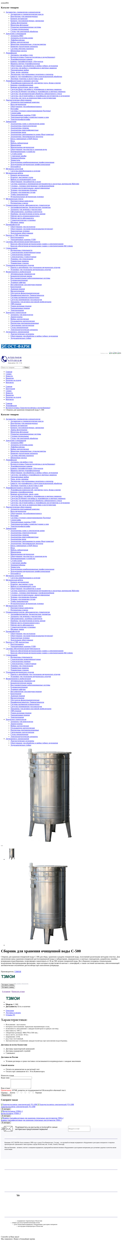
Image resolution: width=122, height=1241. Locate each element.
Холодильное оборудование (21, 233)
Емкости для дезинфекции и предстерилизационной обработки (36, 76)
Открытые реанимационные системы (25, 27)
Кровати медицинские (19, 175)
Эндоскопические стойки (20, 338)
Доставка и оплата (13, 1013)
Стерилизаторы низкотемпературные (25, 252)
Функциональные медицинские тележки (27, 197)
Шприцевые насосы (18, 51)
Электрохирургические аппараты (24, 330)
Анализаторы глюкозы (19, 128)
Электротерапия (17, 310)
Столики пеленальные (19, 29)
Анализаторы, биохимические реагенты (26, 137)
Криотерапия (15, 287)
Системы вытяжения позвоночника (24, 297)
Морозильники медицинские (22, 147)
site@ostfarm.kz (14, 1180)
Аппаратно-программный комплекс (25, 102)
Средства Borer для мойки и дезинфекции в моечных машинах (36, 89)
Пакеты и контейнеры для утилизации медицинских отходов (35, 267)
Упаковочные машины (19, 261)
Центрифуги (15, 167)
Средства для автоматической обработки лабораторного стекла (36, 94)
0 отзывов (6, 991)
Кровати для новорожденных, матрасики (27, 21)
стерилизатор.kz (10, 1221)
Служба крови (16, 154)
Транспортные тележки (20, 231)
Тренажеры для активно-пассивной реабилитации (30, 302)
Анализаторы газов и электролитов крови (27, 124)
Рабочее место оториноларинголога (25, 216)
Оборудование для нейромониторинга (26, 106)
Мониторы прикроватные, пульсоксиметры (28, 44)
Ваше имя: (5, 1078)
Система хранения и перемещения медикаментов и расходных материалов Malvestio (44, 184)
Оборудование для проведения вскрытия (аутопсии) (31, 229)
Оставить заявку (8, 985)
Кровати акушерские (19, 19)
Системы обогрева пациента (22, 49)
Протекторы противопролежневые (24, 323)
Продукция (10, 389)
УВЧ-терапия (15, 304)
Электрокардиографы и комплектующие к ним (29, 117)
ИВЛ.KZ (7, 1222)
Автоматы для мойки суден (21, 55)
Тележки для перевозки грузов (22, 192)
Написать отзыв (18, 991)
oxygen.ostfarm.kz (10, 1226)
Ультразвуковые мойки (19, 70)
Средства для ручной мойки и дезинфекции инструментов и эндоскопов (40, 96)
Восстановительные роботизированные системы (30, 278)
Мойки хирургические (19, 42)
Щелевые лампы (17, 222)
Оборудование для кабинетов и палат (25, 182)
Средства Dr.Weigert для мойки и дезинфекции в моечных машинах (38, 91)
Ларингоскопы (16, 317)
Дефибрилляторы (17, 40)
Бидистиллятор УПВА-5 (11, 1113)
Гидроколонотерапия (19, 280)
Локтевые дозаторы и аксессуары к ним (26, 79)
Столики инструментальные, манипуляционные (30, 188)
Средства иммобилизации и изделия (25, 171)
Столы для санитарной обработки (24, 31)
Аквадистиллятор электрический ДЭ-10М (18, 1107)
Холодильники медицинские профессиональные (30, 164)
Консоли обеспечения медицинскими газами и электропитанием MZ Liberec (41, 246)
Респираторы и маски (19, 203)
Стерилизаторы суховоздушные (23, 257)
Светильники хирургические (22, 325)
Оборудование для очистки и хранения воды (28, 149)
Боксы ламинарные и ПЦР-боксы (24, 139)
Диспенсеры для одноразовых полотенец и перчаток (31, 74)
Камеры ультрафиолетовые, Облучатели (26, 61)
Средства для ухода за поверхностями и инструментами (33, 98)
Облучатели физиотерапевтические (24, 293)
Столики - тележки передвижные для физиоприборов (32, 186)
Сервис (9, 374)
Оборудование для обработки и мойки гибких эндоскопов (34, 66)
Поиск (26, 367)
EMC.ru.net (8, 1224)
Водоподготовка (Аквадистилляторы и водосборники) (32, 57)
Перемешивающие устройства (22, 152)
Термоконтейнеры (17, 158)
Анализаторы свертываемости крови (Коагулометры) (32, 134)
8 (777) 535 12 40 (15, 360)
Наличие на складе (13, 380)
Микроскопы (15, 145)
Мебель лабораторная (19, 143)
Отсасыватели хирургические (22, 321)
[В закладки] (2, 845)
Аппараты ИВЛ (16, 36)
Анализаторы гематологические (23, 126)
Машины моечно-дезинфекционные (25, 64)
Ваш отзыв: (5, 1088)
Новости (9, 376)
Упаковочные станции (19, 263)
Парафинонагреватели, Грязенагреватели (27, 295)
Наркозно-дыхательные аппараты (24, 46)
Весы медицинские (18, 104)
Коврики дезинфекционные (21, 85)
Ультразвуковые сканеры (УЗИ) (23, 115)
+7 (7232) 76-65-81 (16, 1177)
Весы (12, 141)
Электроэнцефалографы (20, 119)
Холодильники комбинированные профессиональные (32, 162)
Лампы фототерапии (18, 23)
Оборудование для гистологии (22, 227)
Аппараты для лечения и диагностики (26, 209)
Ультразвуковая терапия (20, 308)
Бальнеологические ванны (21, 276)
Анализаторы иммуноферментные (24, 130)
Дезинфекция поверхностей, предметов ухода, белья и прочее (35, 83)
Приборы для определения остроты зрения (27, 214)
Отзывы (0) (10, 1015)
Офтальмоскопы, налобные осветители (26, 212)
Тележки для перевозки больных (23, 190)
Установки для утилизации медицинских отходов (30, 270)
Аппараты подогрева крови (21, 38)
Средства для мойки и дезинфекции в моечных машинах (33, 68)
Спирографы (15, 113)
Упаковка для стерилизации (21, 259)
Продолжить (6, 1095)
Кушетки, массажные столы (21, 177)
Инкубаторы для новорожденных (24, 16)
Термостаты (15, 160)
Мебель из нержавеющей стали (23, 179)
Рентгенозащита (17, 237)
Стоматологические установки (23, 220)
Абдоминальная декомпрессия (22, 274)
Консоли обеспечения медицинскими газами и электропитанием (36, 244)
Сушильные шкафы (18, 156)
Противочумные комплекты (21, 201)
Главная (9, 372)
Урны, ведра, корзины (19, 72)
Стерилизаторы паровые (20, 255)
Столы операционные (19, 327)
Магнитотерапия (17, 291)
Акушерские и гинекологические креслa (26, 14)
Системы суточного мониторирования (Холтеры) (30, 111)
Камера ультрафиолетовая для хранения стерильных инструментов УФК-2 (31, 1120)
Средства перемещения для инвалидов (26, 300)
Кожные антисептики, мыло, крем (24, 87)
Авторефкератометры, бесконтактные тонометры (30, 207)
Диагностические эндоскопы (22, 334)
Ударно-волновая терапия (20, 306)
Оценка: (4, 1093)
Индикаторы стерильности (21, 250)
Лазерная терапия (17, 289)
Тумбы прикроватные (19, 194)
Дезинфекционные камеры (21, 59)
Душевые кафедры (18, 282)
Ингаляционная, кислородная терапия (26, 285)
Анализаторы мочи (18, 132)
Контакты (10, 382)
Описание (10, 1011)
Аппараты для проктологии (21, 315)
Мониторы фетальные (19, 25)
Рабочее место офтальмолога (22, 218)
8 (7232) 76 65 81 (15, 357)
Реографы (14, 109)
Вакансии (10, 378)
